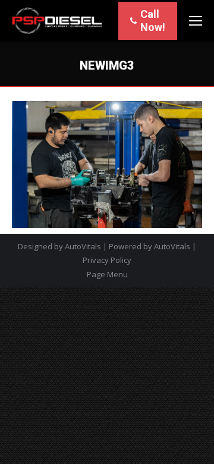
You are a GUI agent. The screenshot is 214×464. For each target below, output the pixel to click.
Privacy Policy (107, 260)
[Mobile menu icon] (195, 20)
